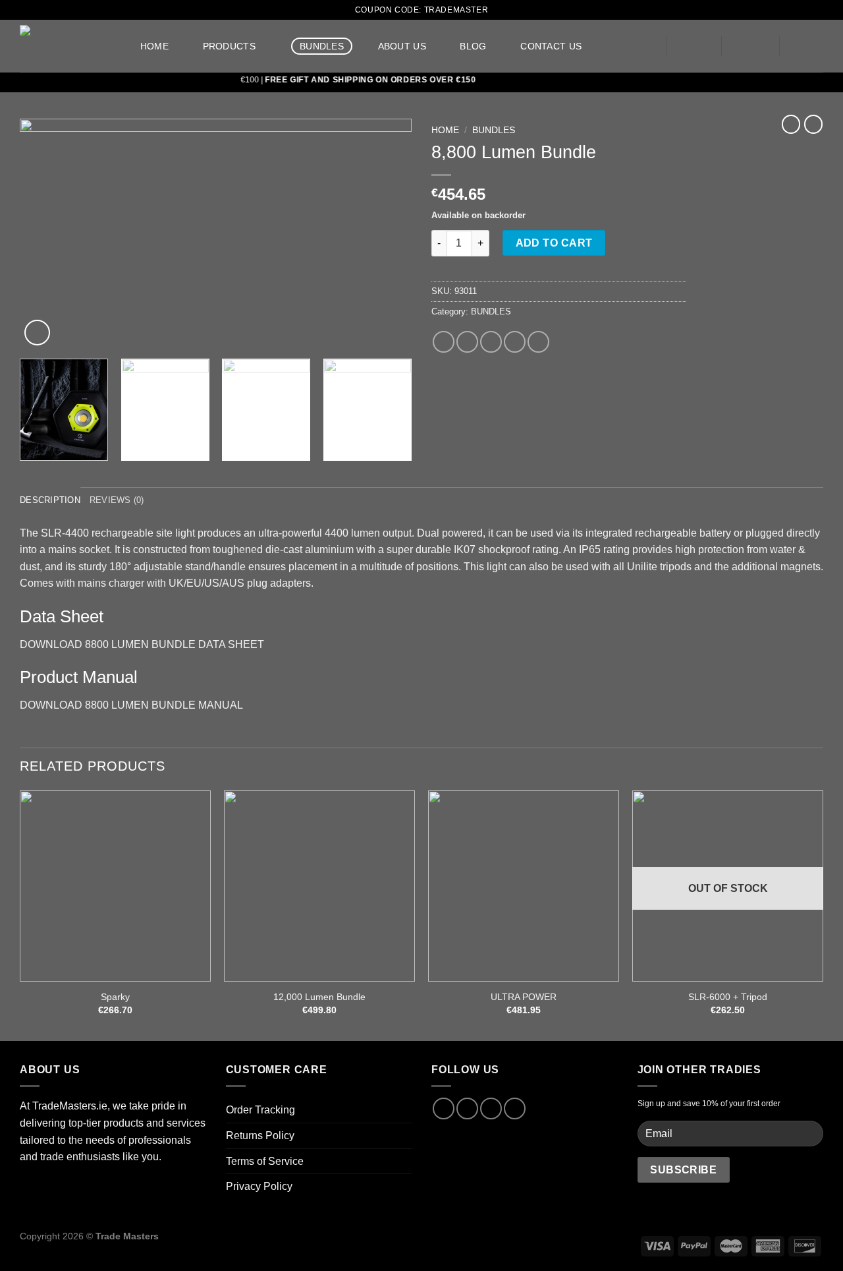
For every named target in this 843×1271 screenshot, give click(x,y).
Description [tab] (50, 500)
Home (154, 46)
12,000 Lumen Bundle (319, 996)
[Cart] (808, 46)
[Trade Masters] (66, 46)
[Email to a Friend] (491, 342)
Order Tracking (260, 1109)
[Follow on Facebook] (443, 1108)
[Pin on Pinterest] (515, 342)
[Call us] (515, 1108)
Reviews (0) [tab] (117, 500)
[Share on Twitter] (467, 342)
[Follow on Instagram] (467, 1108)
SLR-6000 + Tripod (727, 996)
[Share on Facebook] (443, 342)
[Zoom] (37, 332)
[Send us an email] (491, 1108)
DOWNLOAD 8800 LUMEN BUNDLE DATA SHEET (142, 644)
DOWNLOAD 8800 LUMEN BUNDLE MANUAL (131, 705)
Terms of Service (265, 1161)
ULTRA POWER (524, 996)
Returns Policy (260, 1135)
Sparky (115, 996)
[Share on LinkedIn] (538, 342)
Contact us (551, 46)
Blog (473, 46)
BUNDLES (322, 46)
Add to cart (554, 243)
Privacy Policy (259, 1186)
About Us (402, 46)
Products (229, 46)
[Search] (638, 46)
